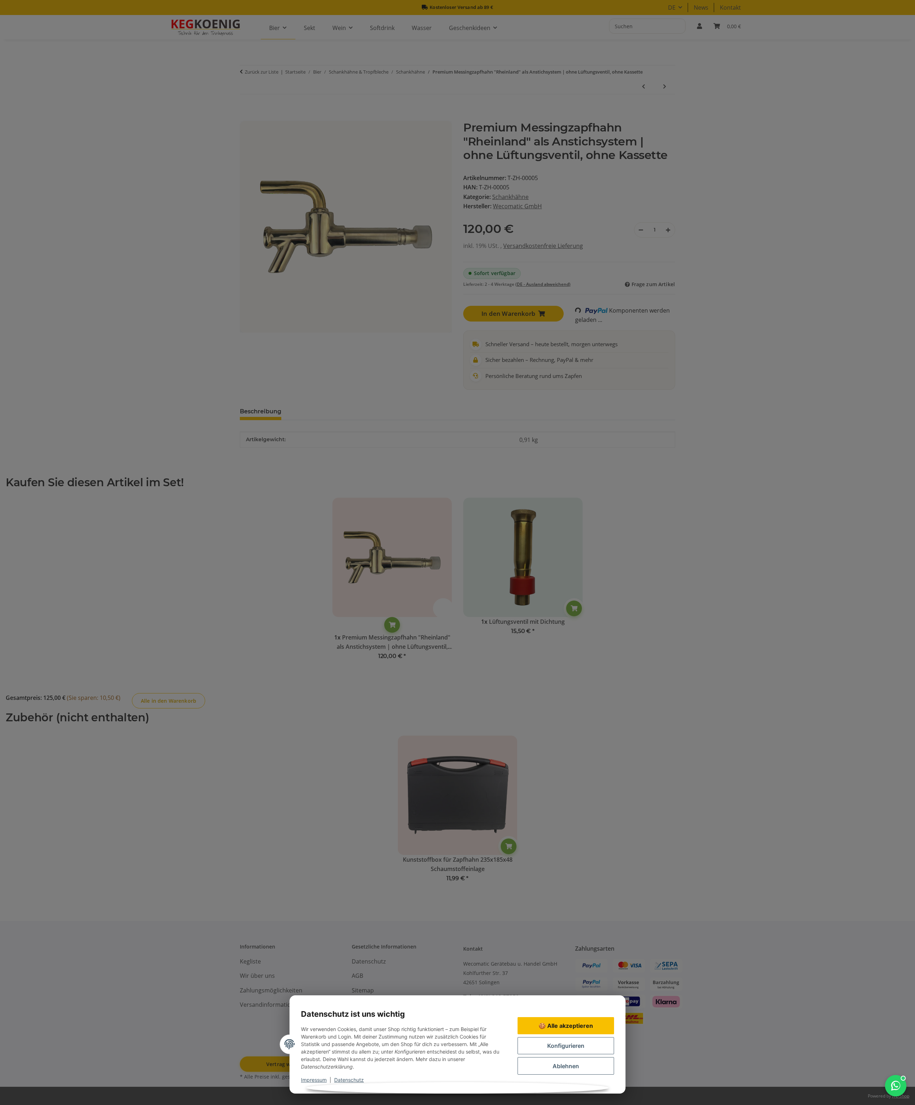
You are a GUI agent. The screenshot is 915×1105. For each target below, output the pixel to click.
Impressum (314, 1080)
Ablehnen (566, 1066)
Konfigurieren (565, 1045)
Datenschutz (349, 1080)
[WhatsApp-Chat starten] (895, 1085)
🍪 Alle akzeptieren (566, 1025)
